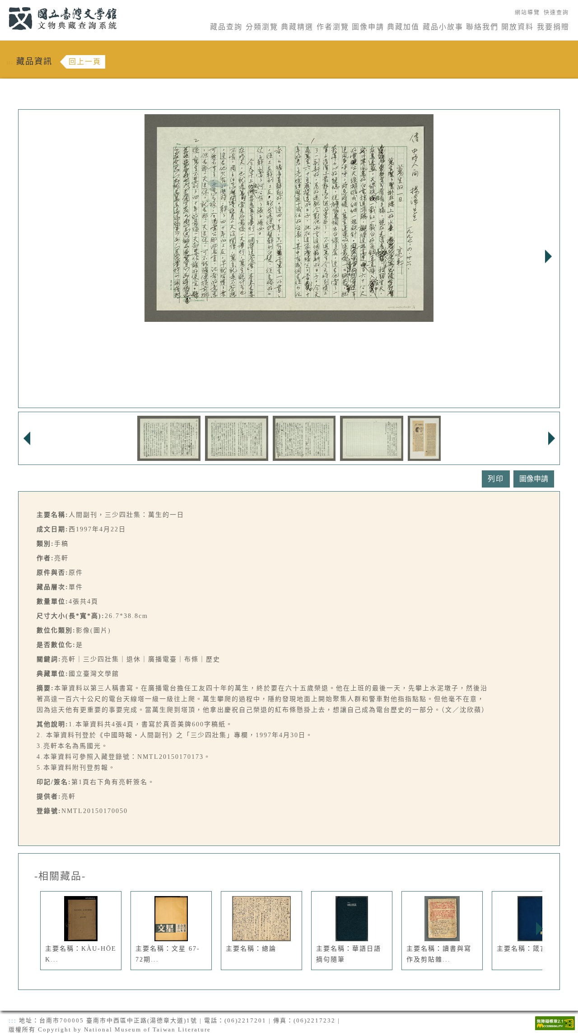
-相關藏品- (60, 876)
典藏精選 (297, 27)
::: (3, 5)
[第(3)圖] (304, 437)
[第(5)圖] (424, 437)
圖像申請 (368, 27)
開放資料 (517, 27)
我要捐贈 (553, 27)
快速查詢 (556, 12)
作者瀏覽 (333, 27)
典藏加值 (403, 27)
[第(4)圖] (371, 437)
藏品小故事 (443, 27)
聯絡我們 (482, 27)
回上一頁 (85, 61)
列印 (496, 479)
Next (548, 256)
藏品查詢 (226, 27)
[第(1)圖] (168, 437)
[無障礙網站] (555, 1022)
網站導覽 (527, 12)
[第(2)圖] (236, 437)
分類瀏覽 (262, 27)
